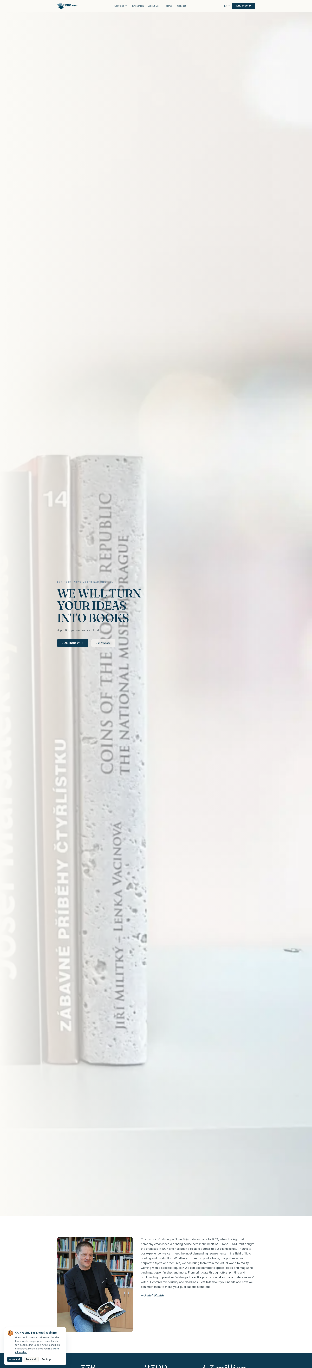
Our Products (103, 643)
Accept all (14, 1359)
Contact (181, 5)
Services (119, 5)
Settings (46, 1359)
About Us (153, 5)
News (169, 5)
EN (226, 5)
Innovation (138, 5)
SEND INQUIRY (243, 6)
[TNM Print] (67, 5)
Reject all (31, 1359)
